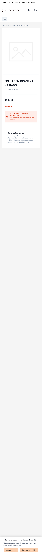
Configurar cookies (29, 550)
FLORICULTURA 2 (11, 25)
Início (3, 25)
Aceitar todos (11, 550)
